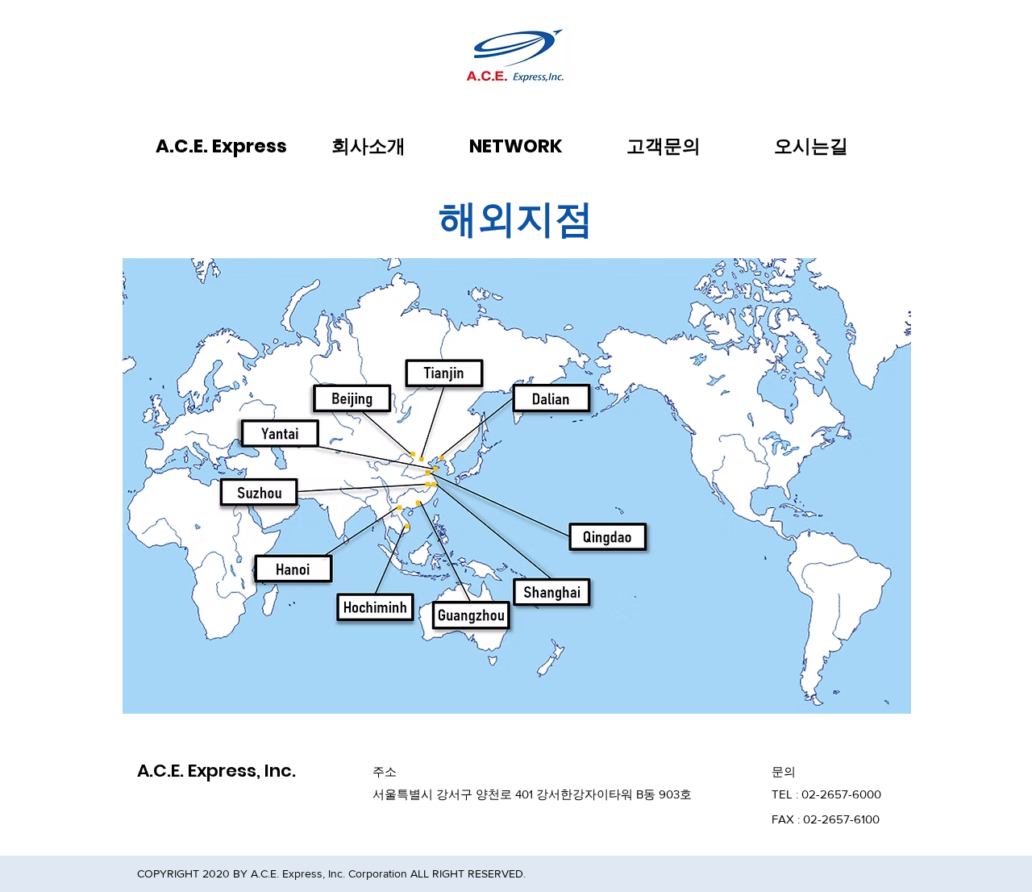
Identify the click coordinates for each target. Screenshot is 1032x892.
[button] (369, 146)
